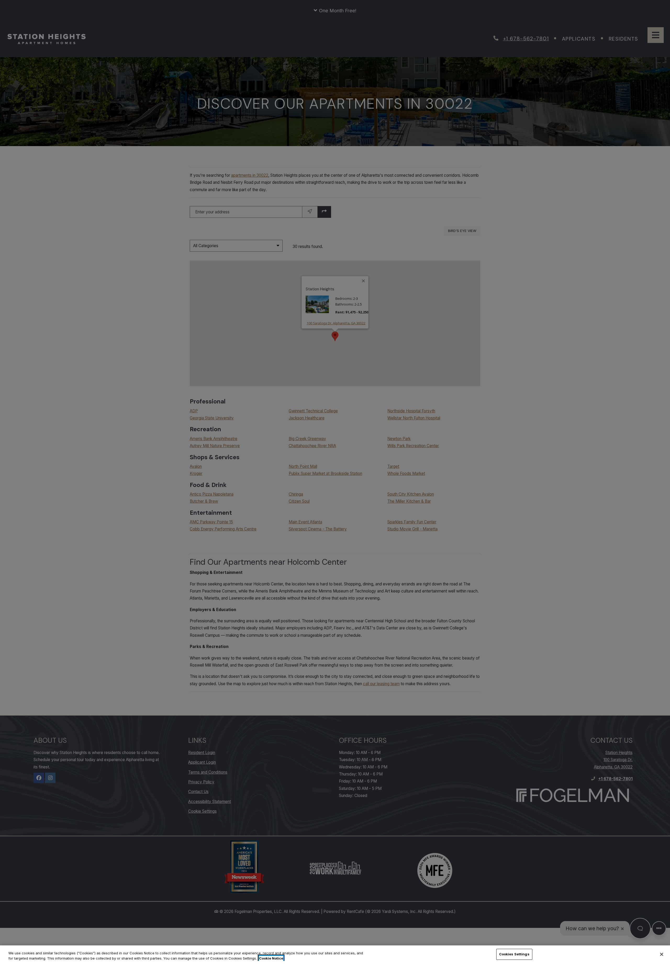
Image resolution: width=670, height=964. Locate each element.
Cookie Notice (271, 958)
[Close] (661, 954)
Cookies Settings (514, 954)
